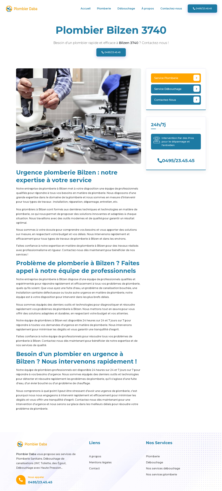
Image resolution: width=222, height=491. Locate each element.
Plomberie (104, 8)
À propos (148, 8)
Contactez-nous (171, 8)
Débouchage (126, 8)
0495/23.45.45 (203, 8)
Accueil (86, 8)
